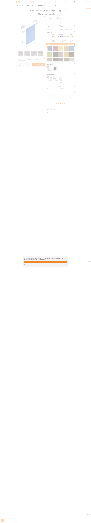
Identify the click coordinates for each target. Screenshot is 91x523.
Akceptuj (45, 261)
